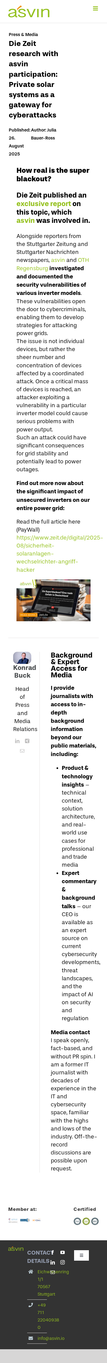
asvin (25, 220)
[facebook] (52, 1252)
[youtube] (62, 1252)
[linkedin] (17, 741)
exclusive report (43, 203)
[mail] (22, 751)
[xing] (27, 741)
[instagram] (62, 1262)
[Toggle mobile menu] (96, 8)
